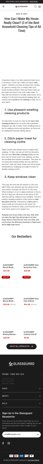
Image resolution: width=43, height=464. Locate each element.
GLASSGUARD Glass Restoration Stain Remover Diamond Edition (31, 266)
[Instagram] (8, 443)
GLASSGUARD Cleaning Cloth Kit (30, 333)
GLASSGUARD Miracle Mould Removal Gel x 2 (8, 300)
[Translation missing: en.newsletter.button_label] (38, 434)
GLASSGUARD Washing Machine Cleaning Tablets (9, 333)
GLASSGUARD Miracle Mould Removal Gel (8, 266)
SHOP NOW (33, 1)
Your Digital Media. (33, 460)
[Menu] (3, 6)
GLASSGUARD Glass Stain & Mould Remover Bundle (31, 300)
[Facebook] (3, 443)
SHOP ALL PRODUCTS (19, 346)
